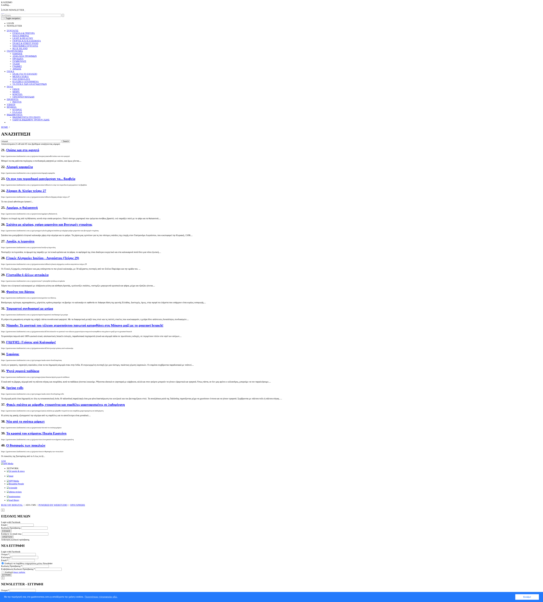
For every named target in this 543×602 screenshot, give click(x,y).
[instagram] (2, 12)
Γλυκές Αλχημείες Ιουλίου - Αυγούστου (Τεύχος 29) (42, 258)
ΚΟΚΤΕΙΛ (17, 94)
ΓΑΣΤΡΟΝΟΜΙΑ (15, 51)
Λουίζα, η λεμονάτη (20, 241)
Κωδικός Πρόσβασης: (11, 528)
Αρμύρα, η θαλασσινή (22, 207)
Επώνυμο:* (6, 557)
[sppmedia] (7, 463)
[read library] (13, 500)
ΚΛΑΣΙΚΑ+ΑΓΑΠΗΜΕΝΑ (25, 81)
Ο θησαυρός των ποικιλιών (25, 445)
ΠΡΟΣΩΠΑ (17, 58)
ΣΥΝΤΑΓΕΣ (12, 30)
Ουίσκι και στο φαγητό (22, 150)
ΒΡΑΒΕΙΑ (12, 107)
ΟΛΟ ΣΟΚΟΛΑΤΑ (21, 79)
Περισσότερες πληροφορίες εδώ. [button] (101, 597)
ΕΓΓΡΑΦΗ (6, 575)
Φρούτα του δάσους (20, 291)
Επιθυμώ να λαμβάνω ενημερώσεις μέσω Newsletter (28, 563)
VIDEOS (11, 104)
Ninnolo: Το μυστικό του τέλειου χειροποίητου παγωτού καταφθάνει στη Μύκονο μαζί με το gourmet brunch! (84, 325)
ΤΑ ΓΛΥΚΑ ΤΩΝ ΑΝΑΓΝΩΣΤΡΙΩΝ (29, 84)
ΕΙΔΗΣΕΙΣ (17, 53)
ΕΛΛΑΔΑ (17, 112)
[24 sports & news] (16, 471)
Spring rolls (14, 388)
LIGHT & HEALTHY (22, 38)
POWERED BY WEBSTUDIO (52, 505)
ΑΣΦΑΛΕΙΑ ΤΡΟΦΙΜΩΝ (24, 56)
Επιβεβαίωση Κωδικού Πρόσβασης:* (18, 569)
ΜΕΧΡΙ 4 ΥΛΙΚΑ (20, 76)
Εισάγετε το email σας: (11, 534)
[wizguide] (12, 488)
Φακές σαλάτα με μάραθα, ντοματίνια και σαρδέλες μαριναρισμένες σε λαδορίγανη (65, 404)
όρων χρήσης (19, 572)
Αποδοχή (14, 572)
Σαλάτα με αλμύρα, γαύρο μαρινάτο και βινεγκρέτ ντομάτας (49, 224)
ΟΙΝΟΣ (16, 89)
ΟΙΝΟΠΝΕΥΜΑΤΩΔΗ (23, 97)
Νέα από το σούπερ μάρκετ (25, 421)
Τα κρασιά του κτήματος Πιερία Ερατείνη (36, 433)
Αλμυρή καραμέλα (19, 167)
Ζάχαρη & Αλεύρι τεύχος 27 (26, 191)
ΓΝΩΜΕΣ (17, 66)
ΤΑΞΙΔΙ (16, 64)
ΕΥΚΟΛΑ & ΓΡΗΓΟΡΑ (23, 33)
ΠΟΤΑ (10, 86)
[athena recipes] (14, 492)
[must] (10, 476)
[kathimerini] (13, 481)
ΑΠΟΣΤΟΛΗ (7, 537)
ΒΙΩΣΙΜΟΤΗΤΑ (14, 114)
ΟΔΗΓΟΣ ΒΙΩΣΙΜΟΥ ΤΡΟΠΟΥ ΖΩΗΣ (30, 120)
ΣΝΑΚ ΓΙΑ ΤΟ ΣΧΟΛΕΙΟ (24, 74)
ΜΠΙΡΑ (16, 92)
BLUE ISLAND (20, 48)
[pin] (3, 12)
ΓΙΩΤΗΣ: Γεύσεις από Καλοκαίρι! (31, 342)
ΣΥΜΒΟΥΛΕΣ (19, 61)
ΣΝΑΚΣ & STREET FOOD (25, 43)
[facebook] (1, 12)
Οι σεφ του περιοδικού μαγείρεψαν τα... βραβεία (40, 179)
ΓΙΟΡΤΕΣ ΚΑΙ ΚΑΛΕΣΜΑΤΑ (26, 41)
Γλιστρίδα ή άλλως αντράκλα (27, 275)
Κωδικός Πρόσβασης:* (11, 566)
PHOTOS (16, 102)
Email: (4, 525)
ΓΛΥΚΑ (10, 71)
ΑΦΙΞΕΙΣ (16, 69)
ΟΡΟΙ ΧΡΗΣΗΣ (77, 505)
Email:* (4, 560)
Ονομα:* (5, 554)
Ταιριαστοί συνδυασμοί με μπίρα (29, 308)
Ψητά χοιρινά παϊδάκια (22, 371)
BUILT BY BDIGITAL (12, 505)
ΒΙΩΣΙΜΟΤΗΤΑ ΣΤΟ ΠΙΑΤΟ (26, 117)
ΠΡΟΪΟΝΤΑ (13, 99)
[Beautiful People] (15, 484)
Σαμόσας (12, 354)
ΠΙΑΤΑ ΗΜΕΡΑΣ (20, 36)
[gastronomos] (13, 496)
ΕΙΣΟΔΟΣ (6, 531)
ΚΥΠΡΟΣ (17, 109)
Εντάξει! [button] (527, 597)
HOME (4, 127)
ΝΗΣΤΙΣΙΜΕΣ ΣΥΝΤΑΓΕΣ (25, 46)
